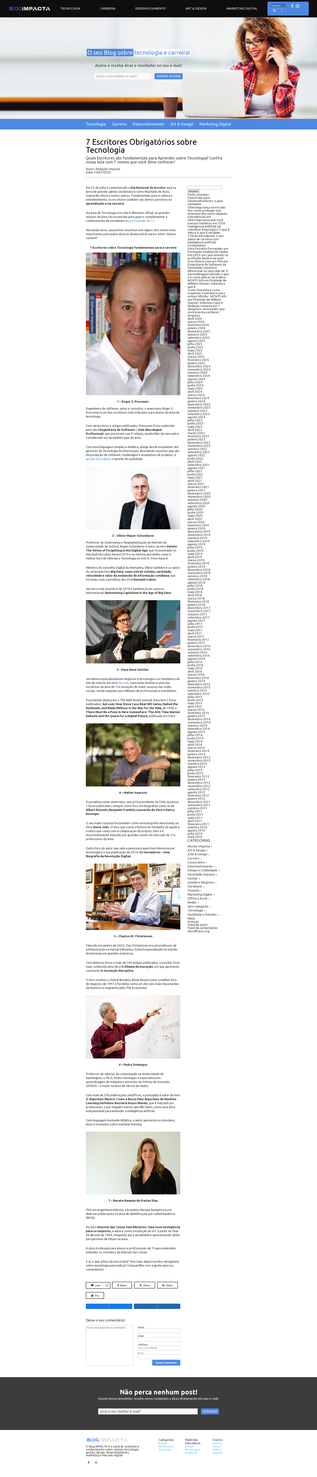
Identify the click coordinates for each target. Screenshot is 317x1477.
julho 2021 (195, 471)
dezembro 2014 (199, 719)
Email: (141, 1336)
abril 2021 (195, 480)
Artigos (162, 1443)
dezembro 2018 (199, 570)
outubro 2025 (197, 334)
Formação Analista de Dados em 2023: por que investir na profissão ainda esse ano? (208, 255)
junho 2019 (195, 550)
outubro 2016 (197, 652)
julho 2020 (195, 509)
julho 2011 (195, 811)
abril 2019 (195, 557)
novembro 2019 (199, 535)
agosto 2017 (196, 620)
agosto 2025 (196, 341)
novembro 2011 (199, 805)
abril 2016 (195, 671)
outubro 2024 (197, 372)
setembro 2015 (199, 694)
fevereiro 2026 (198, 325)
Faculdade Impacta (201, 874)
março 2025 (196, 356)
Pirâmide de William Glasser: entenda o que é (207, 283)
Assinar (210, 1411)
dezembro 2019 (199, 531)
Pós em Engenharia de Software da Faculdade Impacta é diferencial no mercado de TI (208, 266)
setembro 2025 (199, 337)
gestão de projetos (99, 459)
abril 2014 (195, 744)
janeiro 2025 (196, 363)
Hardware (195, 886)
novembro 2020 (199, 496)
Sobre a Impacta (217, 1451)
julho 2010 (195, 833)
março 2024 (196, 395)
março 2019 (196, 560)
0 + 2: (140, 1353)
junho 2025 (195, 347)
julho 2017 (195, 624)
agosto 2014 (196, 732)
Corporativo (196, 862)
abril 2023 (195, 430)
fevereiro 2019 (198, 563)
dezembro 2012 (199, 782)
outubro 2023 (197, 411)
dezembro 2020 (199, 493)
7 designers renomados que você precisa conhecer (206, 309)
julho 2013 (195, 770)
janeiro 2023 (196, 439)
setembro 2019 (199, 541)
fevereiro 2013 (198, 776)
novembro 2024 (199, 369)
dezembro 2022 (199, 442)
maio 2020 (195, 515)
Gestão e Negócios (201, 882)
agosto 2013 (196, 767)
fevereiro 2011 (198, 824)
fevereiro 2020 (198, 525)
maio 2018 (195, 592)
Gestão (193, 878)
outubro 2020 (197, 499)
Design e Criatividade (202, 870)
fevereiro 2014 (198, 751)
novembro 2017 (199, 611)
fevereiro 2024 (198, 398)
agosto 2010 (196, 830)
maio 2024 (195, 388)
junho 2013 (195, 773)
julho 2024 (195, 382)
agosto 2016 (196, 658)
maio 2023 (195, 426)
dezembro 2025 (199, 331)
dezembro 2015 (199, 684)
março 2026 (196, 322)
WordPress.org (198, 931)
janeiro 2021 (196, 490)
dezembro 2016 (199, 646)
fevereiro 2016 (198, 678)
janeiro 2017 (196, 643)
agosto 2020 (196, 506)
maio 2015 (195, 703)
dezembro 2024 (199, 366)
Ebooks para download (166, 1448)
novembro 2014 (199, 722)
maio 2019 (195, 554)
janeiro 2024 (196, 401)
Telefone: (143, 1344)
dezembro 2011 (199, 802)
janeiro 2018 (196, 604)
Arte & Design (197, 854)
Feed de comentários (203, 928)
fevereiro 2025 (198, 360)
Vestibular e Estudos (202, 914)
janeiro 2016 (196, 681)
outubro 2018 (197, 576)
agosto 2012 (196, 792)
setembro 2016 (199, 655)
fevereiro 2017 (198, 639)
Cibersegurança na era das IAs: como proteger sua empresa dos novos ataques (208, 210)
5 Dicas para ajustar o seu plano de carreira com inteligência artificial (206, 239)
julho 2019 (195, 547)
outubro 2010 (197, 827)
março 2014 (196, 748)
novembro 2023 (199, 407)
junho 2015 (195, 700)
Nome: (141, 1327)
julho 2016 (195, 662)
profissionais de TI (141, 221)
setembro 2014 (199, 728)
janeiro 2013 (196, 779)
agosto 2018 (196, 582)
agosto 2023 (196, 417)
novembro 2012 (199, 786)
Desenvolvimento (150, 8)
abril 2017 (195, 633)
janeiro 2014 (196, 754)
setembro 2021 (199, 465)
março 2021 (196, 484)
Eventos (217, 1443)
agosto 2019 (196, 544)
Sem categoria (198, 906)
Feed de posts (198, 924)
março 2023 (196, 433)
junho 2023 (195, 423)
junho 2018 (195, 589)
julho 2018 (195, 585)
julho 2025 (195, 344)
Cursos (217, 1446)
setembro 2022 (199, 452)
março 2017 (196, 636)
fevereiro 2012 (198, 795)
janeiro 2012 (196, 798)
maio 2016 (195, 668)
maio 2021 (195, 477)
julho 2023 (195, 420)
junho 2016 (195, 665)
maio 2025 (195, 350)
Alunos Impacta (199, 846)
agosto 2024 (196, 379)
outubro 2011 (197, 808)
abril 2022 (195, 461)
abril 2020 (195, 519)
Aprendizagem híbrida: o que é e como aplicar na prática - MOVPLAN (208, 277)
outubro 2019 (197, 538)
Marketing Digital (242, 8)
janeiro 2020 (196, 528)
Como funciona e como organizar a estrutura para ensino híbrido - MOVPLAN (207, 293)
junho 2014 (195, 738)
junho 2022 (195, 458)
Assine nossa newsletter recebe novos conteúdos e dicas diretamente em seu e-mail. (158, 1398)
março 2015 (196, 709)
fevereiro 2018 (198, 601)
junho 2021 (195, 474)
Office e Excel (197, 898)
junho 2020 (195, 512)
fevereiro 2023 (198, 436)
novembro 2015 (199, 687)
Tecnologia (70, 8)
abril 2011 (195, 821)
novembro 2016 (199, 649)
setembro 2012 (199, 789)
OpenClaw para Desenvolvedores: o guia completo (205, 201)
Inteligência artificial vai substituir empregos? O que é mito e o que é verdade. (209, 229)
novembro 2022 (199, 446)
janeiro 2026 (196, 328)
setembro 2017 (199, 617)
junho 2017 (195, 627)
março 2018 (196, 598)
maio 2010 (195, 837)
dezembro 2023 (199, 404)
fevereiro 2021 (198, 487)
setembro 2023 (199, 414)
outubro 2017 (197, 614)
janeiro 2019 (196, 566)
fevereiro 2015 (198, 713)
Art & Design (196, 8)
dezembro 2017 (199, 608)
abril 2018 (195, 595)
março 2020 (196, 522)
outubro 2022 (197, 449)
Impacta (193, 890)
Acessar (193, 921)
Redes (192, 902)
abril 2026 (195, 318)
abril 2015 (195, 706)
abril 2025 (195, 353)
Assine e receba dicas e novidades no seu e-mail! (138, 66)
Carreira (107, 8)
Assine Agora (169, 76)
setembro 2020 (199, 503)
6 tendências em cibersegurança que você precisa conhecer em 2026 (206, 220)
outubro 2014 (197, 725)
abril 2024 (195, 391)
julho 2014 (195, 735)
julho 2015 (195, 697)
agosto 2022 (196, 455)
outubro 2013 (197, 763)
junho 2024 (195, 385)
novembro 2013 (199, 760)
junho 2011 (195, 814)
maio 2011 (195, 818)
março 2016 (196, 674)
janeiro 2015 (196, 716)
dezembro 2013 (199, 757)
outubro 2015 (197, 690)
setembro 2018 (199, 579)
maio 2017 (195, 630)
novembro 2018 (199, 573)
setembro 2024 (199, 375)
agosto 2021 (196, 468)
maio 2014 (195, 741)
